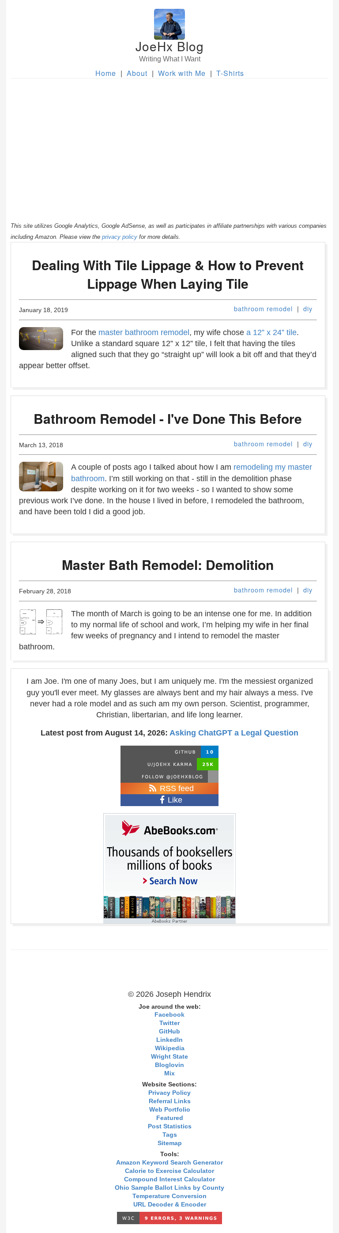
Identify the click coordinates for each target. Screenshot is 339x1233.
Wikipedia (170, 1048)
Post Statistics (170, 1126)
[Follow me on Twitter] (169, 776)
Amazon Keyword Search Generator (169, 1162)
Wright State (169, 1056)
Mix (169, 1073)
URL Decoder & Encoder (169, 1204)
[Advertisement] (169, 145)
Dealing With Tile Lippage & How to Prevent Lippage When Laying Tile (168, 274)
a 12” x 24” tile (271, 332)
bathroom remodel (263, 308)
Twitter (169, 1023)
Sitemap (170, 1143)
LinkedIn (169, 1040)
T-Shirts (230, 73)
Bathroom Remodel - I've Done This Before (168, 418)
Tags (169, 1134)
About (137, 73)
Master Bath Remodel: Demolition (168, 564)
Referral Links (170, 1101)
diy (308, 308)
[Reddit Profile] (169, 764)
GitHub (169, 1031)
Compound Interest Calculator (169, 1179)
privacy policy (119, 237)
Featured (169, 1118)
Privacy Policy (169, 1093)
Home (105, 73)
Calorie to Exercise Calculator (169, 1171)
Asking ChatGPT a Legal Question (234, 732)
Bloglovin (169, 1065)
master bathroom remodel (143, 332)
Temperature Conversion (169, 1196)
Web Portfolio (169, 1109)
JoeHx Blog (170, 46)
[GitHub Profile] (169, 752)
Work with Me (182, 73)
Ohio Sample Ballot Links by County (169, 1187)
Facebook (169, 1014)
